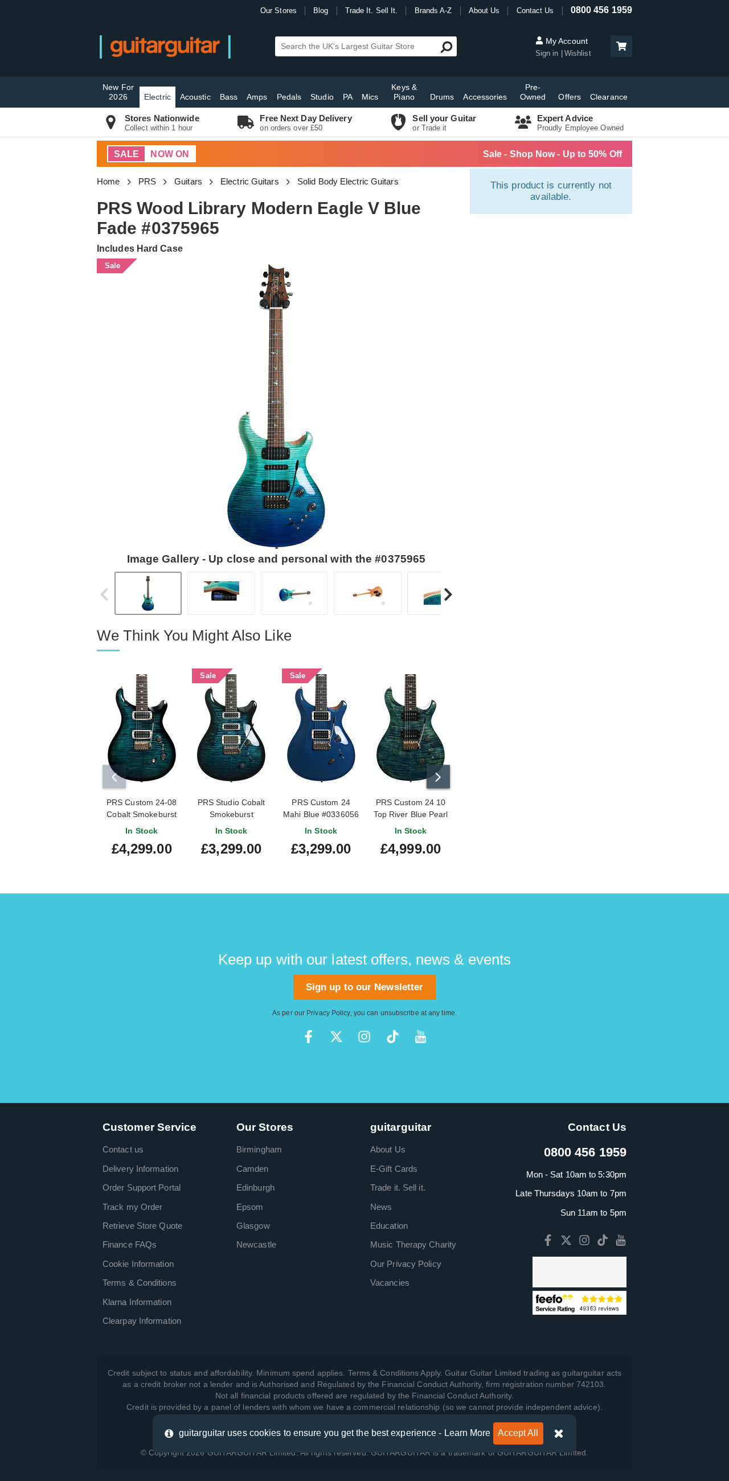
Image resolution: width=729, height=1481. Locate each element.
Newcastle (256, 1244)
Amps (257, 96)
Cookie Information (138, 1264)
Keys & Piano (404, 92)
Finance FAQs (130, 1244)
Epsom (250, 1207)
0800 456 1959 (601, 10)
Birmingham (259, 1149)
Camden (252, 1169)
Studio (322, 96)
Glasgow (253, 1225)
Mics (370, 96)
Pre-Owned (533, 92)
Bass (228, 96)
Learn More (467, 1433)
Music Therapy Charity (413, 1244)
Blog (320, 10)
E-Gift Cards (393, 1169)
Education (389, 1225)
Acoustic (195, 96)
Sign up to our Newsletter (365, 987)
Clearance (609, 96)
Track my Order (132, 1207)
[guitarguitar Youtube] (420, 1036)
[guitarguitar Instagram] (364, 1036)
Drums (442, 96)
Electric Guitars (249, 181)
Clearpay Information (142, 1321)
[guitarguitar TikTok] (392, 1036)
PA (348, 96)
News (381, 1207)
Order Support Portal (142, 1187)
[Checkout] (620, 47)
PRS (147, 181)
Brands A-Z (433, 10)
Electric (157, 96)
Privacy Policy (328, 1013)
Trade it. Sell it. (397, 1187)
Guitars (188, 181)
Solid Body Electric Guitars (348, 181)
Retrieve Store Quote (142, 1225)
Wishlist (577, 53)
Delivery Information (140, 1169)
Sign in (548, 53)
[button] (621, 46)
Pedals (289, 96)
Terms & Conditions (140, 1282)
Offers (569, 96)
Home (108, 181)
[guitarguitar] (165, 46)
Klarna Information (137, 1302)
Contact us (123, 1149)
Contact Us (535, 10)
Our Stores (278, 10)
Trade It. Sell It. (371, 10)
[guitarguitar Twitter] (336, 1036)
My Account (565, 41)
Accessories (485, 96)
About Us (484, 10)
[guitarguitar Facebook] (308, 1036)
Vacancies (389, 1282)
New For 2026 (118, 92)
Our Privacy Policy (405, 1264)
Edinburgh (255, 1187)
